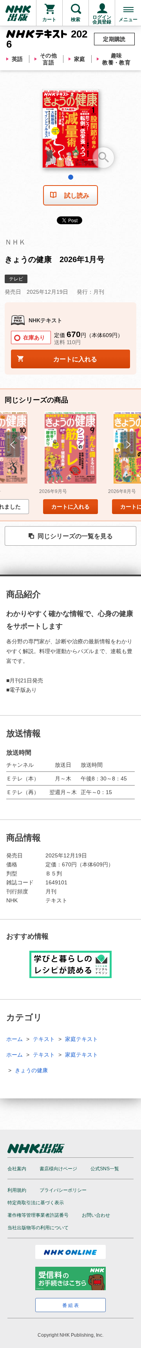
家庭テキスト (81, 1039)
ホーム (14, 1039)
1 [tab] (70, 177)
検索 (75, 19)
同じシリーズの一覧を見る (75, 536)
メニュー (128, 19)
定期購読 (114, 39)
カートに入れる (70, 506)
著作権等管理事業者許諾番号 (38, 1215)
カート (49, 19)
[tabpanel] (70, 131)
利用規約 (16, 1190)
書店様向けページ (58, 1168)
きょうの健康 (31, 1070)
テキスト (44, 1039)
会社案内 (16, 1168)
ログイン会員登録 (101, 19)
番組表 (71, 1305)
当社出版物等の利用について (38, 1227)
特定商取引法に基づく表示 (35, 1202)
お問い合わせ (96, 1215)
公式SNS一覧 (104, 1168)
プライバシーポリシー (63, 1190)
